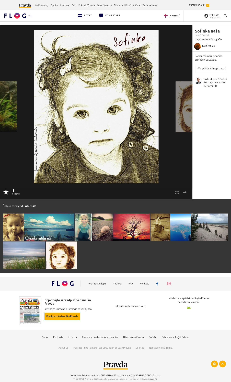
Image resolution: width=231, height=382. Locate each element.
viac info (153, 378)
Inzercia (72, 337)
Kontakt (144, 283)
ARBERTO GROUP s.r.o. (147, 375)
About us (63, 347)
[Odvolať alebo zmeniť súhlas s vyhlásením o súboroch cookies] (214, 363)
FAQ (131, 283)
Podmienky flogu (97, 283)
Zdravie (91, 5)
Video (138, 5)
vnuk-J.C (207, 79)
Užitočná (129, 5)
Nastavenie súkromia (160, 347)
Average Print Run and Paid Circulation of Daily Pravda (102, 347)
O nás (45, 337)
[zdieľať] (185, 192)
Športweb (65, 5)
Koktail (82, 5)
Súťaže (153, 337)
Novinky (117, 283)
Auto (74, 5)
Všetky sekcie (197, 5)
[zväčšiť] (177, 192)
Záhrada (118, 5)
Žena (99, 5)
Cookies (140, 347)
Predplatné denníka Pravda (62, 316)
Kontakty (58, 337)
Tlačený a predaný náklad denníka (100, 337)
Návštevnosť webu (133, 337)
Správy (54, 5)
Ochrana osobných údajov (175, 337)
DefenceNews (150, 5)
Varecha (107, 5)
